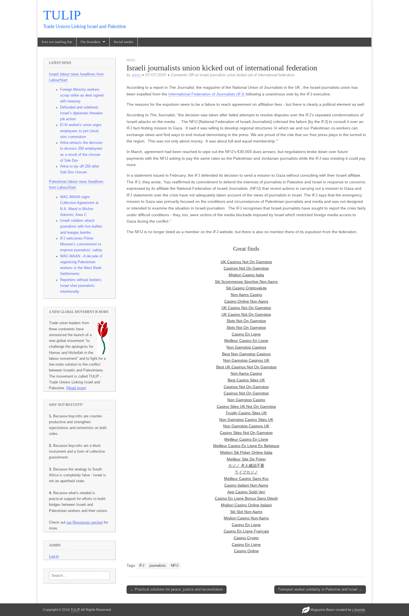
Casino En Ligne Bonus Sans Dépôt (246, 498)
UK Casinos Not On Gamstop (246, 262)
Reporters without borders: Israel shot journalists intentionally (81, 286)
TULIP (62, 15)
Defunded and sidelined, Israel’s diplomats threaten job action (81, 113)
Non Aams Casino (246, 294)
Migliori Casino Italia (246, 275)
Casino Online (246, 551)
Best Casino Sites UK (246, 380)
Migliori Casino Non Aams (246, 518)
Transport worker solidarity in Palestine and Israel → (320, 589)
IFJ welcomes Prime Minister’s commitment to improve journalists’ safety (81, 244)
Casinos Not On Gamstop (246, 268)
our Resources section (84, 522)
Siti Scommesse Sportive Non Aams (246, 281)
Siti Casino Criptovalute (246, 288)
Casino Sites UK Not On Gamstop (246, 406)
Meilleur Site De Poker (246, 459)
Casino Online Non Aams (246, 301)
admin (136, 75)
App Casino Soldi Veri (246, 492)
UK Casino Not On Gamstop (246, 307)
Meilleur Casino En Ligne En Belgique (246, 445)
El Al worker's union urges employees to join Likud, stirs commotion (81, 131)
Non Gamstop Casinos (246, 347)
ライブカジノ (246, 472)
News (131, 60)
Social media (123, 42)
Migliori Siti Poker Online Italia (246, 452)
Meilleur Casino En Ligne (246, 340)
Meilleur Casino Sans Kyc (246, 478)
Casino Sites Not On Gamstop (246, 432)
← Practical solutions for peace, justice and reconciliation (176, 589)
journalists (157, 566)
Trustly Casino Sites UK (246, 413)
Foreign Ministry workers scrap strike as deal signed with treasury (82, 96)
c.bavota (358, 610)
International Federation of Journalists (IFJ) (206, 94)
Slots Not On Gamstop (246, 321)
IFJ (141, 566)
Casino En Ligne (246, 334)
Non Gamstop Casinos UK (246, 360)
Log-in (54, 556)
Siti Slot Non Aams (246, 511)
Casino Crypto (246, 538)
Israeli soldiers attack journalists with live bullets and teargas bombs (81, 227)
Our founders (90, 42)
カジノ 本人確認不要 (246, 465)
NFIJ (175, 566)
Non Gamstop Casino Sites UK (246, 419)
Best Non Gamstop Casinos (246, 354)
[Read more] (76, 388)
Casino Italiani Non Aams (246, 485)
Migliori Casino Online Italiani (246, 505)
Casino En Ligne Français (246, 531)
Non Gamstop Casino (246, 400)
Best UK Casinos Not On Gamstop (246, 367)
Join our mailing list (57, 42)
